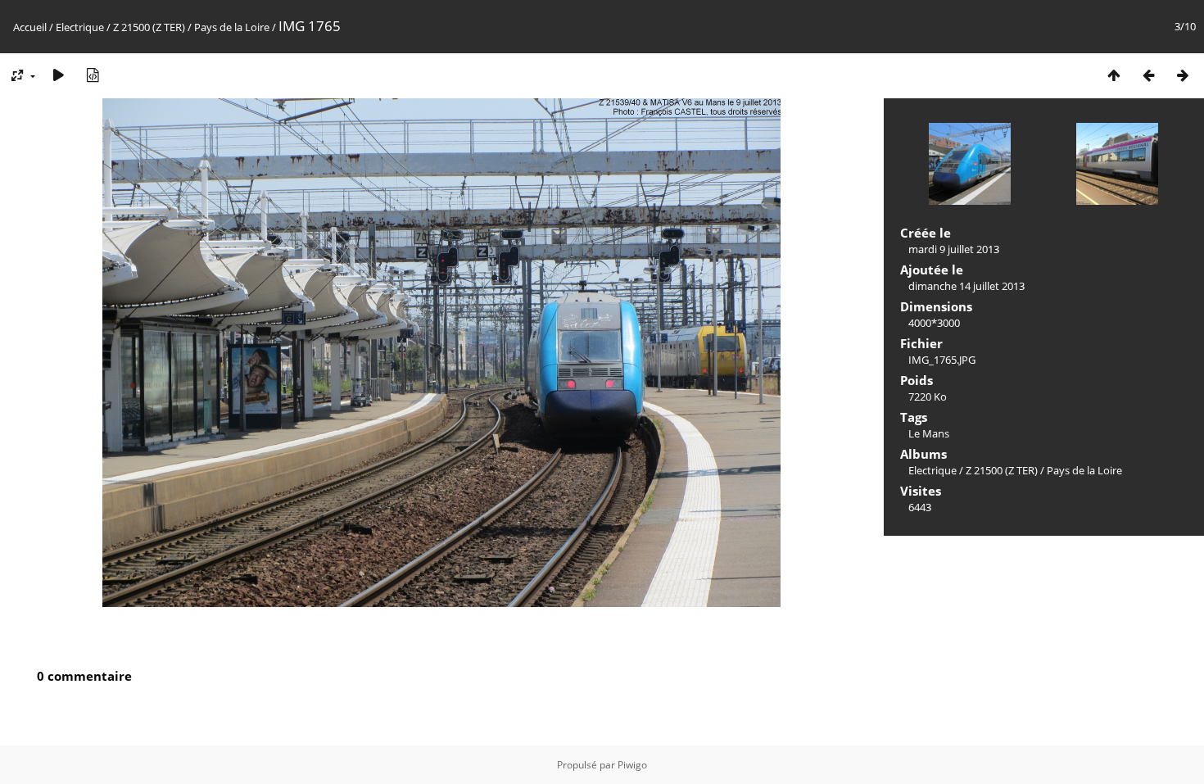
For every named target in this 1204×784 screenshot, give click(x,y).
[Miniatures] (1114, 75)
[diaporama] (58, 75)
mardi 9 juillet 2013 (953, 249)
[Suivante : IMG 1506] (1183, 75)
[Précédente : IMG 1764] (1148, 75)
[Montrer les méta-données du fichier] (92, 75)
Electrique (80, 27)
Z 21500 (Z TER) (149, 27)
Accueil (30, 27)
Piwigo (632, 765)
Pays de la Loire (231, 27)
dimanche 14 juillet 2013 (966, 286)
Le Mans (928, 433)
